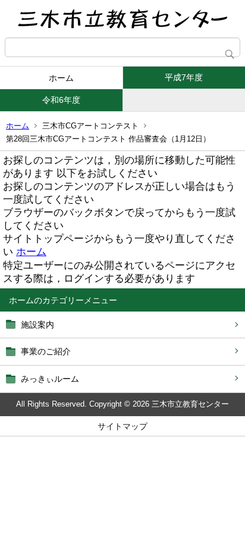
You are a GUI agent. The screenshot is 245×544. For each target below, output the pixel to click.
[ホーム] (122, 19)
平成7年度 (184, 77)
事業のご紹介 (46, 351)
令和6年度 (61, 100)
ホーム (61, 78)
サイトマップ (122, 426)
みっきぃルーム (50, 378)
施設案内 (37, 324)
